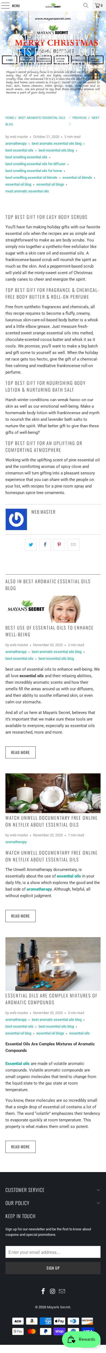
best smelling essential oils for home (33, 171)
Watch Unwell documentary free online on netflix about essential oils (51, 821)
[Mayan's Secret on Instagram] (53, 1291)
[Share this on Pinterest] (59, 545)
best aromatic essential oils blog (57, 143)
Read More (20, 752)
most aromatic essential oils (27, 191)
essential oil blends (77, 177)
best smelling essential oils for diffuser (35, 164)
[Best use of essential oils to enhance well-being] (53, 609)
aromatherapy (16, 143)
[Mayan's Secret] (53, 5)
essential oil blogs (50, 184)
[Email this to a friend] (73, 545)
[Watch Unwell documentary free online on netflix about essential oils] (53, 793)
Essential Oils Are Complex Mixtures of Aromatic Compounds (51, 999)
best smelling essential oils (26, 157)
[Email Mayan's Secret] (62, 1291)
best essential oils (19, 150)
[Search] (86, 5)
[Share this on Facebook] (45, 545)
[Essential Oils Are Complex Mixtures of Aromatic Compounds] (53, 964)
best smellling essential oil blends (31, 177)
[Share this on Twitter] (31, 545)
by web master (16, 137)
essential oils (79, 1033)
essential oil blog (18, 184)
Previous (79, 118)
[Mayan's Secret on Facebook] (43, 1291)
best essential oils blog (56, 150)
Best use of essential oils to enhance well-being (49, 631)
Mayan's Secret (58, 1307)
